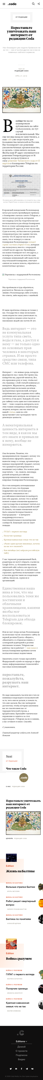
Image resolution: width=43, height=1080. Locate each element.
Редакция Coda (22, 71)
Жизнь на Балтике (14, 883)
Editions (20, 1041)
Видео (21, 1059)
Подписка (21, 1055)
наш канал (31, 648)
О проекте (21, 1051)
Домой (21, 1047)
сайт (9, 140)
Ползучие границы (13, 536)
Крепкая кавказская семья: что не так (21, 540)
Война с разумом (14, 970)
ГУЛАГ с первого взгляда (15, 532)
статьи (12, 412)
